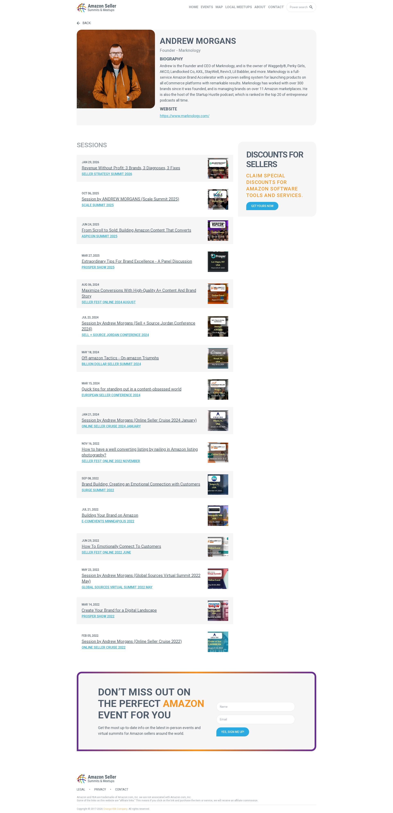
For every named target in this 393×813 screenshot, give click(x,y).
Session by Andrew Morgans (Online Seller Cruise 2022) (132, 641)
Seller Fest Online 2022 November (111, 461)
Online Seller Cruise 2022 (103, 647)
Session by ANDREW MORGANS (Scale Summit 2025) (130, 199)
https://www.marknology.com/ (184, 116)
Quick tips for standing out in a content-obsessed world (131, 389)
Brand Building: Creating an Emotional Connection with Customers (141, 484)
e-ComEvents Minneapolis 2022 (108, 521)
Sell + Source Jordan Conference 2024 (115, 335)
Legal (81, 789)
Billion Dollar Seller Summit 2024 (111, 364)
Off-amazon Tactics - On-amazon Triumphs (120, 358)
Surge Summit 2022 (98, 490)
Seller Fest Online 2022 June (106, 552)
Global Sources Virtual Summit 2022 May (117, 587)
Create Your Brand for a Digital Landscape (119, 610)
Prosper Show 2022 (98, 616)
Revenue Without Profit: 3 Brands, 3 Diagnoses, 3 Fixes (131, 167)
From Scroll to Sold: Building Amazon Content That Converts (136, 230)
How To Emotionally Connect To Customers (121, 546)
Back (86, 23)
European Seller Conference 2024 (111, 395)
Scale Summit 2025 (98, 205)
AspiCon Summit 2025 (99, 236)
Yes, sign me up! (232, 732)
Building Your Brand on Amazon (110, 515)
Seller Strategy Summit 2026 (107, 174)
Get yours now (262, 206)
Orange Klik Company (115, 808)
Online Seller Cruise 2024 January (111, 426)
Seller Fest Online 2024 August (109, 302)
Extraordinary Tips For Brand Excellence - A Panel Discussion (137, 261)
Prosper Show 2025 (98, 267)
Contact (121, 789)
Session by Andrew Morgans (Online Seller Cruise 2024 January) (139, 420)
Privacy (100, 789)
